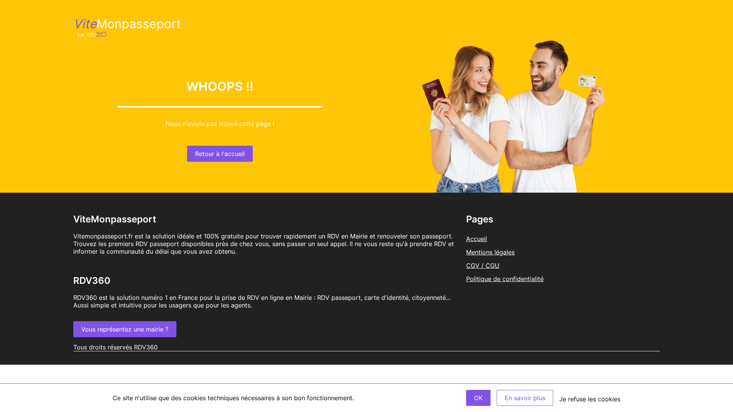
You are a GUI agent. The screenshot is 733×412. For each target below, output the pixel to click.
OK (478, 398)
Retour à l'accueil (220, 154)
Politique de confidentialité (505, 279)
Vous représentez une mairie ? (124, 329)
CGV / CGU (482, 265)
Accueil (476, 239)
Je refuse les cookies (589, 399)
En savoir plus (525, 398)
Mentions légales (490, 252)
